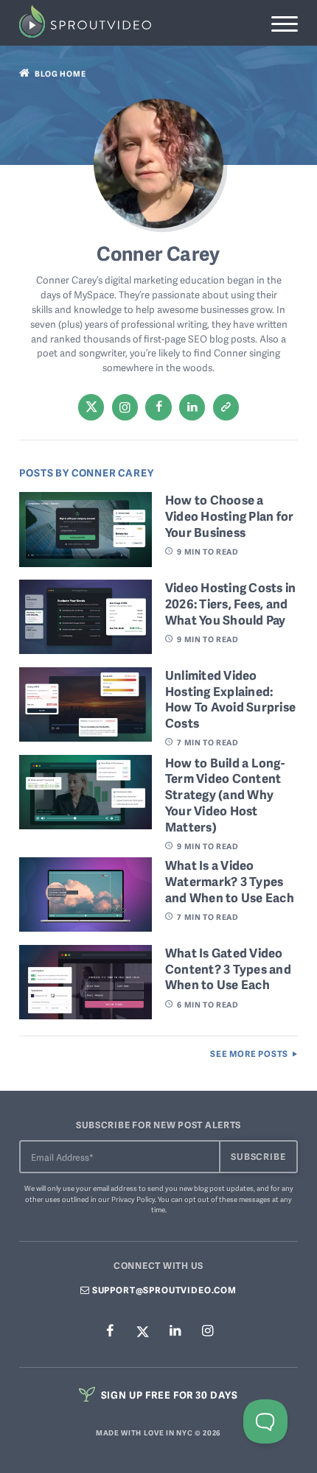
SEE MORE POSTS (249, 1054)
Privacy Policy (133, 1199)
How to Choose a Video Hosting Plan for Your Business (229, 515)
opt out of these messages (227, 1199)
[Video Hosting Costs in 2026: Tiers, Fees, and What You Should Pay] (85, 649)
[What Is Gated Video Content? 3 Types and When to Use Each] (85, 1014)
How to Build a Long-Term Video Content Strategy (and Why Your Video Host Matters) (225, 794)
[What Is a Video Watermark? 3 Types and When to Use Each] (85, 926)
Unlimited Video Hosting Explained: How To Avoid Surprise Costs (230, 699)
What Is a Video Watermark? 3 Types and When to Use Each (229, 881)
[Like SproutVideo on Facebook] (110, 1331)
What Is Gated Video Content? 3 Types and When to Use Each (228, 968)
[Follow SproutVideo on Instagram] (207, 1331)
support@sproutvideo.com (163, 1290)
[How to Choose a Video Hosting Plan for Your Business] (85, 561)
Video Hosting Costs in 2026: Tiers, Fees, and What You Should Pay (230, 603)
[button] (284, 24)
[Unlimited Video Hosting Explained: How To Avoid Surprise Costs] (85, 736)
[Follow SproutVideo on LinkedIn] (174, 1331)
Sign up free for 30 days (168, 1395)
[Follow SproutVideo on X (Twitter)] (142, 1330)
